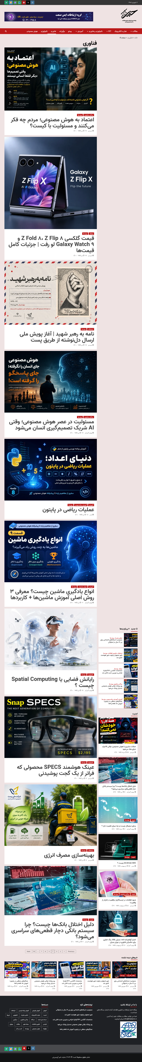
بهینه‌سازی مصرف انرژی (69, 855)
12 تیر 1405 (83, 515)
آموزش (80, 31)
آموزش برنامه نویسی (81, 505)
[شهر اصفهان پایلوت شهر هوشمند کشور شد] (131, 655)
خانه (136, 37)
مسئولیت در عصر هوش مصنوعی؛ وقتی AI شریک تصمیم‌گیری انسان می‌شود (51, 424)
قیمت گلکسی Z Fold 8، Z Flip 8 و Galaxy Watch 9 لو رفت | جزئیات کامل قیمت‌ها (51, 244)
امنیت (91, 920)
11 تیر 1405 (78, 603)
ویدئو (70, 31)
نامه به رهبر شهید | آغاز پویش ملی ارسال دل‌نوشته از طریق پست (57, 337)
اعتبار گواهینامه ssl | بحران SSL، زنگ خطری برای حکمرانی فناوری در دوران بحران (119, 941)
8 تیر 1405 (83, 860)
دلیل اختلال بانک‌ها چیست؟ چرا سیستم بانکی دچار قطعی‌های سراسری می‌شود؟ (52, 930)
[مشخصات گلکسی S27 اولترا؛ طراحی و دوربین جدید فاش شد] (131, 670)
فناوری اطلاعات (112, 653)
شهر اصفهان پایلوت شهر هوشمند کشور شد (111, 656)
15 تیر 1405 (82, 131)
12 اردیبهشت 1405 (118, 945)
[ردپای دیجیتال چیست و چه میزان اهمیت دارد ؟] (118, 810)
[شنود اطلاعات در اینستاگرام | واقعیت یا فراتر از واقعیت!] (118, 884)
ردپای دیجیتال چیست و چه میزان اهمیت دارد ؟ (119, 825)
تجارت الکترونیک (120, 31)
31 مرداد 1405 (39, 986)
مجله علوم (26, 1024)
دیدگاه (33, 1020)
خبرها (8, 1015)
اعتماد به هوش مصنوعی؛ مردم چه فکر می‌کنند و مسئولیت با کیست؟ (52, 122)
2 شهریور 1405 (96, 986)
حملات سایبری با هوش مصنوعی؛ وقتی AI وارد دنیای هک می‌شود (119, 748)
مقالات (135, 31)
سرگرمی (15, 1020)
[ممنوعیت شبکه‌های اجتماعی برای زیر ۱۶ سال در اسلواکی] (131, 640)
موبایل (91, 234)
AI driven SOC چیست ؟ (126, 863)
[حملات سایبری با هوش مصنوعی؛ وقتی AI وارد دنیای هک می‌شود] (118, 731)
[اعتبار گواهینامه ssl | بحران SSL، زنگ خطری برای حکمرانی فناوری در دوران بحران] (118, 924)
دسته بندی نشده (42, 1020)
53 (34, 951)
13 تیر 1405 (78, 433)
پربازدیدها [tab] (124, 629)
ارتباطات (90, 329)
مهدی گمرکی (88, 433)
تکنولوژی (44, 31)
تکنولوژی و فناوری (96, 31)
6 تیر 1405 (79, 942)
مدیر (91, 515)
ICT (109, 31)
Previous (71, 951)
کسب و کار (19, 1029)
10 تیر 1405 (78, 690)
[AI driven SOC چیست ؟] (118, 847)
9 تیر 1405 (83, 778)
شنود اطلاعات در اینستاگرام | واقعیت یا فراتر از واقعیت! (119, 901)
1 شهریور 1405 (69, 986)
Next (28, 951)
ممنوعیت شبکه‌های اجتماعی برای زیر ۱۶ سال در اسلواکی (111, 641)
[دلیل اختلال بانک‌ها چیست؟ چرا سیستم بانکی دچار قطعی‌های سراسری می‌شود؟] (118, 770)
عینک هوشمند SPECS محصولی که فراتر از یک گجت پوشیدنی (55, 770)
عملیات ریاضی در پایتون (68, 509)
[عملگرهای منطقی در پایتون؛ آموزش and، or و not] (131, 701)
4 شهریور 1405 (123, 986)
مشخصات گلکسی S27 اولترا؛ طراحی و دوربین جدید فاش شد (112, 671)
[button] (5, 31)
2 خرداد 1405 (120, 829)
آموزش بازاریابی (36, 1011)
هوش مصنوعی (32, 31)
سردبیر (90, 131)
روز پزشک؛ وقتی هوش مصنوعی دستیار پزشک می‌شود (112, 687)
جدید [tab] (133, 629)
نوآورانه (62, 31)
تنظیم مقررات (118, 638)
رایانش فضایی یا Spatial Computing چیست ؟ (53, 682)
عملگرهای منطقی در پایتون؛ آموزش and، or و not (113, 702)
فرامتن (45, 1024)
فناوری (53, 31)
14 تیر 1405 (82, 255)
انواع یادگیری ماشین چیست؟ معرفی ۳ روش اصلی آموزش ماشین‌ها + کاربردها (52, 594)
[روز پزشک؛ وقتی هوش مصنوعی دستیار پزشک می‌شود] (131, 686)
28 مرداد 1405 (123, 752)
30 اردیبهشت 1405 (123, 866)
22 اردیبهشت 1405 (122, 906)
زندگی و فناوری (88, 115)
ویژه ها (80, 115)
